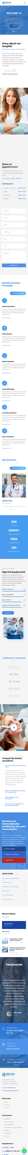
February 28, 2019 (13, 942)
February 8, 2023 (6, 933)
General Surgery (9, 1122)
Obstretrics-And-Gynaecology (13, 1127)
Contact (6, 1108)
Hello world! (5, 931)
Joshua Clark (7, 501)
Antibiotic (22, 942)
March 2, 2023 (7, 926)
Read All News (5, 917)
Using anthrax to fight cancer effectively (16, 939)
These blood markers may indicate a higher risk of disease (17, 949)
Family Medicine (8, 1125)
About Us (6, 1105)
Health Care (18, 955)
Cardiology (7, 1119)
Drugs (13, 955)
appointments (8, 924)
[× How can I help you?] (24, 1151)
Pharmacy (7, 1136)
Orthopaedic (8, 1133)
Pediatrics (7, 1130)
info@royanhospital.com (11, 1090)
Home (6, 1102)
